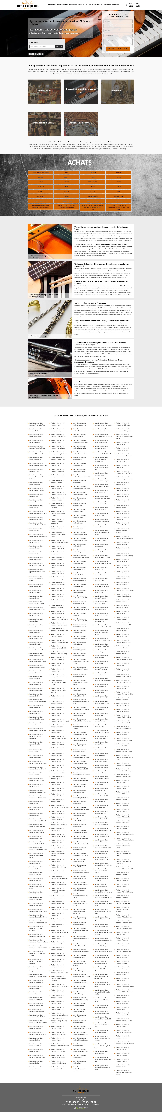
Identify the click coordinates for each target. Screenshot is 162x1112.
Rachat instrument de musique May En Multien (80, 797)
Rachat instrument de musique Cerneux (36, 808)
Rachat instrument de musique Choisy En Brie (58, 459)
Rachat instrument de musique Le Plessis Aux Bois (102, 626)
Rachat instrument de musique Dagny (57, 670)
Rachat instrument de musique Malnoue (122, 1037)
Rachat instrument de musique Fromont (57, 943)
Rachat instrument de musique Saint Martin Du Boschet (102, 992)
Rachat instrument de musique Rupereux (101, 812)
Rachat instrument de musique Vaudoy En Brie (123, 716)
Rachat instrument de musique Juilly (79, 545)
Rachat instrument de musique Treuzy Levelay (123, 641)
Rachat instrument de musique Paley (101, 568)
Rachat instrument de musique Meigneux (79, 814)
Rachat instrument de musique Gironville (57, 997)
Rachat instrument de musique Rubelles (101, 800)
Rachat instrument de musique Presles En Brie (101, 703)
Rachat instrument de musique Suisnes (122, 1066)
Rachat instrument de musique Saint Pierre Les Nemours (102, 1038)
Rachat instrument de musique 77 (67, 5)
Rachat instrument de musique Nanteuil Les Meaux (103, 430)
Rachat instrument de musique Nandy (79, 1056)
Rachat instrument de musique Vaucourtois (122, 704)
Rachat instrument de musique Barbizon (36, 547)
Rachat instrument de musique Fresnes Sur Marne (59, 931)
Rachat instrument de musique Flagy (57, 860)
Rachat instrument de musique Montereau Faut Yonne (80, 930)
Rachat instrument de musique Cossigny (122, 1060)
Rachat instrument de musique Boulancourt (36, 689)
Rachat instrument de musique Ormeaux (101, 526)
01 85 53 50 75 (134, 3)
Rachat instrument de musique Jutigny (79, 551)
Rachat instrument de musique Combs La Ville (58, 493)
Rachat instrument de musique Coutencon (57, 607)
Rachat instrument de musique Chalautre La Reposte (36, 855)
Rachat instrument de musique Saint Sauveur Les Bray (102, 1059)
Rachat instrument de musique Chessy (57, 430)
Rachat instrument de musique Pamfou (101, 574)
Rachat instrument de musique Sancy (122, 466)
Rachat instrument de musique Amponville (36, 435)
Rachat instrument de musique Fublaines (57, 949)
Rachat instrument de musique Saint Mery (101, 1006)
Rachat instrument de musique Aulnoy (36, 495)
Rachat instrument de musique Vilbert (122, 787)
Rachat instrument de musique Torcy (122, 612)
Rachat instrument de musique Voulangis (122, 968)
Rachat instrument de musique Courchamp (57, 572)
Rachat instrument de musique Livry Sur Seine (80, 626)
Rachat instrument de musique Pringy (101, 708)
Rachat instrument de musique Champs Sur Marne (38, 910)
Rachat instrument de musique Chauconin (36, 1045)
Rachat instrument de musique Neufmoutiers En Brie (102, 467)
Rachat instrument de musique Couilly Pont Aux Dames (58, 534)
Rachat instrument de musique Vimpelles (122, 939)
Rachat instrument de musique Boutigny (36, 706)
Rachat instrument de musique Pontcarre (101, 685)
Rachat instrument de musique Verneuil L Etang (124, 751)
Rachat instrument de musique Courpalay (57, 578)
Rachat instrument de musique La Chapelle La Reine (38, 941)
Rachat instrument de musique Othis (101, 545)
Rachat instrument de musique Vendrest (122, 733)
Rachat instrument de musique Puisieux (101, 720)
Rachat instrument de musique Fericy (57, 829)
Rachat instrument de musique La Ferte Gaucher (59, 847)
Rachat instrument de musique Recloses (101, 754)
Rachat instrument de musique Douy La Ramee (58, 737)
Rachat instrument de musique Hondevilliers (79, 470)
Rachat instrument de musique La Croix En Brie (58, 647)
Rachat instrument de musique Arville (36, 470)
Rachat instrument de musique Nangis (79, 1062)
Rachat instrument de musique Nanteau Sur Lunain (103, 424)
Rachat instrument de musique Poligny (101, 662)
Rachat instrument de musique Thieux (122, 578)
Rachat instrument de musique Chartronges (36, 999)
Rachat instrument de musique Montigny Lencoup (81, 970)
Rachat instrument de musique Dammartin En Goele (58, 682)
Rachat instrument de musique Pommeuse (101, 668)
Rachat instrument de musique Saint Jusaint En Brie (103, 939)
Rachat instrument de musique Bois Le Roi (36, 637)
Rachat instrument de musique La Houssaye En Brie (82, 476)
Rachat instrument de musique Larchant (79, 562)
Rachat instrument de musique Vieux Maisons (123, 776)
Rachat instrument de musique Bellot (36, 597)
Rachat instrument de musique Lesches (79, 585)
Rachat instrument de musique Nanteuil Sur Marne (103, 435)
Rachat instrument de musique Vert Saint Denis (123, 764)
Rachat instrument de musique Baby (36, 507)
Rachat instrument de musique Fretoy (57, 937)
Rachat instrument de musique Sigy (122, 518)
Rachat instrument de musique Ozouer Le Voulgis (102, 562)
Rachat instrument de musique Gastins (57, 960)
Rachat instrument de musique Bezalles (36, 614)
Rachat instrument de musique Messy (79, 849)
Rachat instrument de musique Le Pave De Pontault (125, 1043)
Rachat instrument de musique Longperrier (79, 649)
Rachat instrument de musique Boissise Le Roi (36, 655)
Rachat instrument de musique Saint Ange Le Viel (102, 829)
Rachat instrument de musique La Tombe (122, 606)
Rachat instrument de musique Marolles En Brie (80, 768)
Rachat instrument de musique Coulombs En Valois (59, 541)
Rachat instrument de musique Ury (122, 664)
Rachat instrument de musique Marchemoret (80, 739)
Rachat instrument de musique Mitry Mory (79, 860)
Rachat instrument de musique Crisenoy (57, 635)
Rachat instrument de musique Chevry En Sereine (59, 453)
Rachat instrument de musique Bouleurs (36, 695)
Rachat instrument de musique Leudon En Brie (80, 597)
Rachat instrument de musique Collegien (57, 487)
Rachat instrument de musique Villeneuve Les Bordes (123, 846)
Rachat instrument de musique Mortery (79, 1016)
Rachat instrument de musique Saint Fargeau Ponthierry (101, 878)
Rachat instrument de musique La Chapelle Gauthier (36, 928)
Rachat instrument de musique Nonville (101, 491)
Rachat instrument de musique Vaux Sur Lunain (123, 728)
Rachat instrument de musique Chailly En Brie (36, 831)
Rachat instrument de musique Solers (122, 549)
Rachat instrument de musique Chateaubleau (36, 1004)
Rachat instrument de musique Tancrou (122, 566)
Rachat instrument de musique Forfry (57, 914)
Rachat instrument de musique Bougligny (36, 683)
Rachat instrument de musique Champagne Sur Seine (37, 886)
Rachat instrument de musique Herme (79, 464)
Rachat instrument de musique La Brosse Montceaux (36, 736)
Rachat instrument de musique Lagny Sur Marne (81, 556)
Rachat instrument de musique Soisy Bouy (122, 543)
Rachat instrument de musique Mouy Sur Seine (80, 1050)
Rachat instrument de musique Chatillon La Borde (37, 1033)
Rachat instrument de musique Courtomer (57, 595)
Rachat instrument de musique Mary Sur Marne (80, 779)
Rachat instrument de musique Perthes (101, 603)
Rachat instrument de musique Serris (122, 501)
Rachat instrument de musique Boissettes (36, 643)
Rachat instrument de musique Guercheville (79, 424)
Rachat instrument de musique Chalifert (36, 862)
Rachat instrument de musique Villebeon (122, 793)
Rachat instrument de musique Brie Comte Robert (37, 729)
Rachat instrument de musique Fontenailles (57, 902)
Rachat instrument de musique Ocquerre (101, 508)
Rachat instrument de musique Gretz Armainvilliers (60, 1045)
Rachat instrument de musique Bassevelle (36, 558)
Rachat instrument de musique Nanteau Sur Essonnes (79, 1069)
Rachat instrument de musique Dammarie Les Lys (59, 676)
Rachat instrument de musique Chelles (36, 1062)
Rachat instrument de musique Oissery (101, 514)
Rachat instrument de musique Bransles (36, 712)
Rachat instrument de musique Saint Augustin (101, 835)
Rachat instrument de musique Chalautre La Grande (38, 843)
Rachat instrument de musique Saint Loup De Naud (103, 950)
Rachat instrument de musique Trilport (122, 653)
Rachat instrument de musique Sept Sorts (122, 495)
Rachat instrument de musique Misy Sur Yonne (80, 854)
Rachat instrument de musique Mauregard (79, 791)
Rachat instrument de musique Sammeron (122, 449)
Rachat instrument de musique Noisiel (101, 474)
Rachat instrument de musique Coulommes (57, 547)
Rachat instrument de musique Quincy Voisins (101, 731)
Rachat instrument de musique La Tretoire (122, 635)
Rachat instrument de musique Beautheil (36, 585)
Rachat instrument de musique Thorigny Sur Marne (125, 589)
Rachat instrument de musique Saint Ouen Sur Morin (101, 1025)
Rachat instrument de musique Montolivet (79, 987)
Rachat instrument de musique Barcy (36, 553)
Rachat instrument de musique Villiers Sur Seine (124, 927)
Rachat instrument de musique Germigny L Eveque (59, 972)
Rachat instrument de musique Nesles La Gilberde (102, 453)
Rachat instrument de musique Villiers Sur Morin (124, 922)
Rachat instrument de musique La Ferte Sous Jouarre (58, 853)
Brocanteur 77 (82, 5)
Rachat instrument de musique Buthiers (36, 774)
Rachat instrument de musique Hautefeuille (79, 447)
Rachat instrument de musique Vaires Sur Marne (124, 676)
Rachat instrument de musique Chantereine (122, 1014)
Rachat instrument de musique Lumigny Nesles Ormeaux (80, 682)
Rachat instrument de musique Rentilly (122, 1048)
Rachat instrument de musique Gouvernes (57, 1008)
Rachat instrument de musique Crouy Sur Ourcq (59, 653)
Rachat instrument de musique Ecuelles (57, 754)
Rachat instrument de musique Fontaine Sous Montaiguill (58, 890)
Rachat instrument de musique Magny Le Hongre (81, 708)
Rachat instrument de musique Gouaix (57, 1002)
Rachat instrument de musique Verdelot (122, 745)
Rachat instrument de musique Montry (79, 993)
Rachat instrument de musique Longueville (79, 654)
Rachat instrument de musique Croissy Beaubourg (59, 641)
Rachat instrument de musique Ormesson (101, 539)
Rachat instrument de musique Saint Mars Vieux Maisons (102, 969)
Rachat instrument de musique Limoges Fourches (81, 608)
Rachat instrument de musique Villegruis (122, 810)
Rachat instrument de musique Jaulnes (79, 516)
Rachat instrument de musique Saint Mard (101, 962)
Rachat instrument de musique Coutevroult (57, 612)
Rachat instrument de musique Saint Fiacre (101, 885)
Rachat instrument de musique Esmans (57, 789)
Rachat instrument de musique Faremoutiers (58, 812)
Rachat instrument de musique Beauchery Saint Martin (37, 571)
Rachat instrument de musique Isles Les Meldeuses (81, 487)
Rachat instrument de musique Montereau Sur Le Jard (81, 938)
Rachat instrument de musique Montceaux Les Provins (80, 903)
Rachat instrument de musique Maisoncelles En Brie (82, 720)
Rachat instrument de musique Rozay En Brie (101, 795)
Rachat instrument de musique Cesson (36, 814)
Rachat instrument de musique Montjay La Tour (124, 1020)
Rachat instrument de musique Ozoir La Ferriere (102, 551)
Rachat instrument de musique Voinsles (122, 956)
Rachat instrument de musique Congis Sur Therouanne (57, 521)
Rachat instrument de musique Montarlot (79, 889)
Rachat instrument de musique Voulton (122, 973)
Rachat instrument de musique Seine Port (122, 489)
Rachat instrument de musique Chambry (36, 874)
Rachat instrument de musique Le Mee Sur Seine (81, 808)
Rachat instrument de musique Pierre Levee (101, 614)
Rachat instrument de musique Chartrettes (36, 993)
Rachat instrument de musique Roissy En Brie (101, 777)
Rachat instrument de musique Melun (79, 826)
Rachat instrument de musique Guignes (79, 435)
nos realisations (35, 54)
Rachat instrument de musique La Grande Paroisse (59, 1014)
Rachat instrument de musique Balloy (36, 530)
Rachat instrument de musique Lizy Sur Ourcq (80, 637)
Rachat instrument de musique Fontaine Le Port (59, 883)
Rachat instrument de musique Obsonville (101, 503)
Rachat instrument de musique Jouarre (79, 528)
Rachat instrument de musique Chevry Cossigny (58, 447)
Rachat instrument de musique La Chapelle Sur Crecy (36, 969)
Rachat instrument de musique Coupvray (57, 558)
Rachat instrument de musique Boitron (36, 672)
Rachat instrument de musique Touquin (122, 618)
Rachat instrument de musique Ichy (79, 482)
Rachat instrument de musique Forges (57, 920)
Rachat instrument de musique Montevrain (79, 945)
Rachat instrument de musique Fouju (57, 925)
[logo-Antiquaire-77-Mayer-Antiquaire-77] (28, 5)
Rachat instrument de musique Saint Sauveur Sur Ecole (102, 1067)
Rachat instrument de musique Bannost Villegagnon (38, 535)
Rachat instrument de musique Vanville (122, 687)
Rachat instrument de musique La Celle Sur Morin (37, 791)
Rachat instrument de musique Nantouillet (101, 441)
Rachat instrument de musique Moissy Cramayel (81, 872)
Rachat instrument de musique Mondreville (79, 877)
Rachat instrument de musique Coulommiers (58, 553)
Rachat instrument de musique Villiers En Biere (123, 902)
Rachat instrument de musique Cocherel (57, 482)
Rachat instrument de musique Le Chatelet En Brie (38, 1016)
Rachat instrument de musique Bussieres (36, 756)
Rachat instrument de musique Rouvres (101, 789)
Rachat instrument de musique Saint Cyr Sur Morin (103, 864)
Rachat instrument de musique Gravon (57, 1027)
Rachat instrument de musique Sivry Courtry (123, 524)
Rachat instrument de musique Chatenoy (36, 1027)
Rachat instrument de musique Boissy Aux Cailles (37, 660)
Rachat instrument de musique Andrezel (36, 441)
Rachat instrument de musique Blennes (36, 626)
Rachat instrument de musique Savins (122, 484)
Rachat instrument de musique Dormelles (57, 726)
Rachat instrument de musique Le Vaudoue (122, 710)
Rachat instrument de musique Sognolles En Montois (122, 531)
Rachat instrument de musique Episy (57, 778)
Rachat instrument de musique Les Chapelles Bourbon (36, 961)
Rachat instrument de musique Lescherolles (79, 579)
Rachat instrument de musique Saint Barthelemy (102, 847)
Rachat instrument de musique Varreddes (122, 699)
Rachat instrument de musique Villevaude (122, 897)
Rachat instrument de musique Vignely (122, 781)
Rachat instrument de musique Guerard (57, 1068)
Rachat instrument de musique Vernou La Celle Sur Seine (125, 757)
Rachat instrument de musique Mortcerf (79, 1010)
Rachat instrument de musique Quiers (101, 726)
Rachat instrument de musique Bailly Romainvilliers (38, 524)
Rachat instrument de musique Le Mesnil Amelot (81, 843)
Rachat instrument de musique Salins (122, 443)
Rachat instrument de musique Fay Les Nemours (59, 824)
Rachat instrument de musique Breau (36, 724)
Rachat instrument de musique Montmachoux (80, 981)
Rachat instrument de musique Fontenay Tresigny (59, 908)
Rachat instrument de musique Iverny (79, 499)
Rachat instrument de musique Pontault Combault (102, 680)
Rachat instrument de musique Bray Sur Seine (36, 718)
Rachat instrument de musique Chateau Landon (37, 1010)
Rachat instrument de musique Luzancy (79, 689)
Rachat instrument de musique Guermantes (79, 430)
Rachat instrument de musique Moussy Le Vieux (80, 1039)
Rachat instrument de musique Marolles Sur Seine (81, 774)
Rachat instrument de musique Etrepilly (57, 795)
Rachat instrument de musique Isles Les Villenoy (80, 493)
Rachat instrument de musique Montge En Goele (81, 950)
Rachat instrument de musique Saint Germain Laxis (103, 897)
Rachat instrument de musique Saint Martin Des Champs (102, 984)
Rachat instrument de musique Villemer (122, 827)
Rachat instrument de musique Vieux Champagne (124, 770)
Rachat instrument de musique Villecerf (122, 799)
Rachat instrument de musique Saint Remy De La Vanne (102, 1046)
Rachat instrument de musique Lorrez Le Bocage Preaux (81, 661)
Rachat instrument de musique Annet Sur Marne (37, 447)
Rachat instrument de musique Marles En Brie (80, 762)
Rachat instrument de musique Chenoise (36, 1068)
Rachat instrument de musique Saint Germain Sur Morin (102, 919)
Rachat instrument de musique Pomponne (101, 674)
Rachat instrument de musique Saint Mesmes (101, 1012)
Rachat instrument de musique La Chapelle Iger (37, 935)
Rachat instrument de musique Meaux (79, 802)
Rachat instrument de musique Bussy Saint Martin (37, 768)
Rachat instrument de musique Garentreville (58, 954)
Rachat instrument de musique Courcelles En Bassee (58, 565)
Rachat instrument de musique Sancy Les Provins (124, 472)
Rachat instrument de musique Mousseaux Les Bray (82, 1027)
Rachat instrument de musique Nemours (101, 447)
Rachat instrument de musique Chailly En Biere (37, 826)
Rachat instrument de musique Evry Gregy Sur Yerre (60, 806)
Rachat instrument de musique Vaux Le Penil (123, 722)
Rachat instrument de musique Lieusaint (79, 603)
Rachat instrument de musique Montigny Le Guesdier (79, 963)
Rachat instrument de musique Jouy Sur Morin (80, 539)
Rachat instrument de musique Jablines (79, 505)
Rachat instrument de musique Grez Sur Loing (58, 1050)
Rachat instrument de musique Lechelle (79, 574)
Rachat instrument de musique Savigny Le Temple (124, 478)
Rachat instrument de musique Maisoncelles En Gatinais (80, 727)
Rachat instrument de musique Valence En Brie (123, 681)
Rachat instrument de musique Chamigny (36, 879)
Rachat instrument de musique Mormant (79, 1004)
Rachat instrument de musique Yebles (122, 997)
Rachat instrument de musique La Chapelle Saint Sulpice (37, 953)
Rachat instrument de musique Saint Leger (101, 945)
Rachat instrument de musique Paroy (101, 580)
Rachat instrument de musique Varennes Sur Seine (124, 693)
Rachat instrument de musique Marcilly (79, 745)
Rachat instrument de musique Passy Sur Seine (101, 585)
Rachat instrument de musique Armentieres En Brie (38, 464)
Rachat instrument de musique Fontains (57, 897)
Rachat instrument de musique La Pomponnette (124, 1031)
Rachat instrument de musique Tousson (122, 630)
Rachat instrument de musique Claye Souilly (57, 470)
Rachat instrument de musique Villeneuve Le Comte (125, 839)
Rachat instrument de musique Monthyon (79, 956)
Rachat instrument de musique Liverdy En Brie (80, 620)
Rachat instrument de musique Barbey (36, 541)
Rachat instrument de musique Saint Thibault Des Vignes (124, 436)
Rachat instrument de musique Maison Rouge (80, 733)
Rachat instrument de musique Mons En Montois (81, 883)
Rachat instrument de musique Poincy (101, 656)
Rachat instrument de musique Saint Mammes (101, 956)
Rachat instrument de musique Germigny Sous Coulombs (58, 978)
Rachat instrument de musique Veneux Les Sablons (124, 739)
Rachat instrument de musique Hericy (79, 459)
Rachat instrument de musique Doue (57, 731)
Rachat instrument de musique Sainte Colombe (102, 858)
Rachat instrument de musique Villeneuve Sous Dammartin (123, 861)
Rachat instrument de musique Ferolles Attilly (58, 835)
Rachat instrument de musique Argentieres (36, 459)
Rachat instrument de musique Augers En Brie (36, 489)
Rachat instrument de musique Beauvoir (36, 591)
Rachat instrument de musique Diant (57, 714)
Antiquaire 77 (52, 5)
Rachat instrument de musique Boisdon (36, 631)
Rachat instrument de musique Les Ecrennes (57, 749)
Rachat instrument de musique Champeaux (36, 904)
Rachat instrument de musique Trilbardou (122, 647)
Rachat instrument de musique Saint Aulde (101, 841)
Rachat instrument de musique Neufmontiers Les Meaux (124, 1072)
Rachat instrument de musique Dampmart (57, 697)
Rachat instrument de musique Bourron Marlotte (37, 701)
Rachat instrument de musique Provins (101, 714)
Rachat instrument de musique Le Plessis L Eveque (103, 639)
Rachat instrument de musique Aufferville (36, 484)
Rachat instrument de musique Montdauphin (79, 918)
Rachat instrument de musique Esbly (57, 783)
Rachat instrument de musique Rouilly (101, 783)
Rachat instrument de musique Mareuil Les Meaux (81, 756)
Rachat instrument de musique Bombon (36, 678)
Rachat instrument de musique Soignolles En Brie (124, 537)
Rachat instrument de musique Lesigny (79, 591)
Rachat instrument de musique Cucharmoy (57, 658)
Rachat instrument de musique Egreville (57, 766)
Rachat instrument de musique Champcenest (36, 893)
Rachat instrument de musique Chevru (57, 441)
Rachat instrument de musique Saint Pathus (101, 1031)
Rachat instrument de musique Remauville (101, 760)
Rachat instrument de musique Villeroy (122, 885)
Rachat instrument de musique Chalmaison (36, 868)
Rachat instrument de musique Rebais (101, 749)
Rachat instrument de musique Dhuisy (57, 708)
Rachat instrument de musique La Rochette (101, 772)
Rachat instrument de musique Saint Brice (101, 852)
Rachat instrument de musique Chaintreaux (36, 837)
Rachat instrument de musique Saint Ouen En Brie (102, 1018)
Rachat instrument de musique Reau (101, 743)
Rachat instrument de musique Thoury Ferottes (123, 595)
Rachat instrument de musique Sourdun (122, 560)
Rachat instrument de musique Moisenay (79, 866)
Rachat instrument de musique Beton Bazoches (37, 608)
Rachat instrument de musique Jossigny (79, 522)
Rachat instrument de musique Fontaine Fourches (59, 877)
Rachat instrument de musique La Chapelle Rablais (38, 947)
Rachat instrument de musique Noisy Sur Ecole (101, 485)
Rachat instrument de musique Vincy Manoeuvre (124, 950)
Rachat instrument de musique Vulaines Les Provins (125, 985)
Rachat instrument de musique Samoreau (122, 460)
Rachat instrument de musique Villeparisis (122, 879)
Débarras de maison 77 (95, 5)
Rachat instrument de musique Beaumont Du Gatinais (36, 579)
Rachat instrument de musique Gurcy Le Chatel (80, 441)
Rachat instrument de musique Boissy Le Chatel (37, 666)
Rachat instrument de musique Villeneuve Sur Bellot (125, 868)
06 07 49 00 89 (134, 6)
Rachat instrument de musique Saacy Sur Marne (102, 818)
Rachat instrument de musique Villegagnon (122, 804)
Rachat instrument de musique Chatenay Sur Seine (38, 1022)
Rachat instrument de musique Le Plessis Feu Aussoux (101, 632)
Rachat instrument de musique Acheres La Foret (37, 424)
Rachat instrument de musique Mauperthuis (79, 785)
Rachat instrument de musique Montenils (79, 924)
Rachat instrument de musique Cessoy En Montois (37, 820)
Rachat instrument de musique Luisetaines (79, 676)
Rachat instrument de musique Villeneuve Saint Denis (123, 853)
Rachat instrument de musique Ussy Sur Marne (123, 670)
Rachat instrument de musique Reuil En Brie (101, 766)
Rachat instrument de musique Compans (57, 499)
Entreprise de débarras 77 (111, 5)
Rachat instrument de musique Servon (122, 507)
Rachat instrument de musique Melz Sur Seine (80, 831)
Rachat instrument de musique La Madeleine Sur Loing (81, 702)
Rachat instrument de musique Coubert (57, 528)
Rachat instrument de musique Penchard (101, 597)
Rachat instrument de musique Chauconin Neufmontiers (101, 459)
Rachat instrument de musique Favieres (57, 818)
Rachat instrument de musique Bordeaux (122, 1025)
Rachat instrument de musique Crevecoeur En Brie (59, 630)
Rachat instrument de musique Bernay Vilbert (36, 603)
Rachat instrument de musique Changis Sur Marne (38, 916)
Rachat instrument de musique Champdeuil (36, 899)
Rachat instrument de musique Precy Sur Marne (102, 697)
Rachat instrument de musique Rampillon (101, 737)
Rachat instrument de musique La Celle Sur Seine (37, 797)
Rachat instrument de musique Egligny (57, 760)
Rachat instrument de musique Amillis (36, 430)
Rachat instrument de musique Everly (57, 801)
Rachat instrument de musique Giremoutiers (58, 991)
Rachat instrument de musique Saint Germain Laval (103, 891)
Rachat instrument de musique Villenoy (122, 874)
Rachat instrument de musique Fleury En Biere (58, 866)
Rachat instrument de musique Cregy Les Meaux (59, 624)
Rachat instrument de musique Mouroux (79, 1022)
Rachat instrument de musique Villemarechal (123, 816)
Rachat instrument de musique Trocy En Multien (124, 658)
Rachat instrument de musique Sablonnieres (101, 824)
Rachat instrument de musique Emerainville (57, 772)
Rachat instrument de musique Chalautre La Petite (38, 849)
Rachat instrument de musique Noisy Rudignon (101, 480)
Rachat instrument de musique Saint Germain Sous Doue (103, 903)
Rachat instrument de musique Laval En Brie (79, 568)
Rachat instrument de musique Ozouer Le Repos (102, 557)
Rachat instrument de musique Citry (57, 464)
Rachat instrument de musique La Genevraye (58, 966)
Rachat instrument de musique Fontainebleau (58, 872)
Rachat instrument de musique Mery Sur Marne (80, 837)
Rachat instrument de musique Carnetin (36, 785)
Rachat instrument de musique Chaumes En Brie (37, 1056)
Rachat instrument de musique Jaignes (79, 510)
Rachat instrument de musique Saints (101, 1053)
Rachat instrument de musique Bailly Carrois (36, 518)
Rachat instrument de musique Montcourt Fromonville (79, 911)
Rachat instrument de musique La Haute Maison (81, 453)
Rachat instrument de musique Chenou (57, 424)
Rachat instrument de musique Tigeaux (122, 601)
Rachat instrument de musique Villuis (122, 933)
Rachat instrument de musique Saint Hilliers (101, 925)
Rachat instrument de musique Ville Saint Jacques (124, 891)
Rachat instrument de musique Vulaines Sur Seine (124, 991)
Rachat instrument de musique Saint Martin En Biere (102, 1000)
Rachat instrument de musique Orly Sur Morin (101, 520)
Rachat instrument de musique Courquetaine (58, 584)
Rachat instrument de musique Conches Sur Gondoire (57, 506)
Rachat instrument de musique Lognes (79, 643)
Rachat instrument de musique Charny (36, 987)
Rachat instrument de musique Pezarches (101, 608)
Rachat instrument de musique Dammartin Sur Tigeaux (58, 690)
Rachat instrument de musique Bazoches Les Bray (37, 564)
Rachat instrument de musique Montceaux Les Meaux (80, 896)
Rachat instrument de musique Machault (79, 695)
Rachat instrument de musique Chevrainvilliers (58, 435)
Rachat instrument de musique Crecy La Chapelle (59, 618)
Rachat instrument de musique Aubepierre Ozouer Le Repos (38, 477)
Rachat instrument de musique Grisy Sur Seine (58, 1062)
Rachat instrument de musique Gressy (57, 1039)
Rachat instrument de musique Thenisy (122, 572)
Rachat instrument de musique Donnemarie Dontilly (60, 720)
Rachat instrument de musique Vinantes (122, 945)
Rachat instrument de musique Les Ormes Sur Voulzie (101, 532)
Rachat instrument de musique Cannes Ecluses (36, 779)
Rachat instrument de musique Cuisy (57, 664)
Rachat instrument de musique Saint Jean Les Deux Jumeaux (103, 932)
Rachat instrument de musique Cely (36, 802)
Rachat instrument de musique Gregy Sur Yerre (58, 1033)
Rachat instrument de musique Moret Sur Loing (80, 999)
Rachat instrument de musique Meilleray (79, 820)
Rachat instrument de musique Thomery (122, 583)
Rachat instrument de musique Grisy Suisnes (57, 1056)
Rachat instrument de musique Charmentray (36, 981)
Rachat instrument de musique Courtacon (57, 589)
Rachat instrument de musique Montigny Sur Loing (81, 976)
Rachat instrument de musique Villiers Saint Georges (122, 909)
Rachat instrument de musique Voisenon (122, 962)
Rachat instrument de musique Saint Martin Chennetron (101, 977)
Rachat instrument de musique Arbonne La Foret (37, 453)
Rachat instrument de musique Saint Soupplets (123, 430)
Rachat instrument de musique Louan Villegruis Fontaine (80, 669)
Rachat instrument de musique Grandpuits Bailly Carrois (59, 1021)
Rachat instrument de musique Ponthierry (122, 1002)
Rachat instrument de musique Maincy (79, 714)
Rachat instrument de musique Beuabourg (122, 1054)
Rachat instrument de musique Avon (36, 501)
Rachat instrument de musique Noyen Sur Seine (102, 497)
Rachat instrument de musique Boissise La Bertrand (38, 649)
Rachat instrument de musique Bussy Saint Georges (38, 762)
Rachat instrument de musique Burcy (36, 751)
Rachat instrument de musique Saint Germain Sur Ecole (102, 911)
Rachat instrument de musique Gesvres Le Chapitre (60, 985)
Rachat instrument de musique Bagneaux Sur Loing (38, 512)
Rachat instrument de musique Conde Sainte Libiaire (58, 513)
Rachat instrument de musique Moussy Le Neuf (80, 1033)
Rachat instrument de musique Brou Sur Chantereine (36, 744)
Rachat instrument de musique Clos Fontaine (58, 476)
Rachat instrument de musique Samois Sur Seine (124, 455)
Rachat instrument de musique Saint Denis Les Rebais (101, 871)
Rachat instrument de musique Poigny (101, 651)
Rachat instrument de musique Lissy (79, 614)
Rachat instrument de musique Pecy (101, 591)
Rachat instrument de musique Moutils (79, 1045)
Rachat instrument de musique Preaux (101, 691)
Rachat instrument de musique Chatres (36, 1039)
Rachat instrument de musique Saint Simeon (123, 424)
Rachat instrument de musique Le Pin (101, 620)
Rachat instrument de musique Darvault (57, 703)
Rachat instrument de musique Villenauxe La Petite (125, 833)
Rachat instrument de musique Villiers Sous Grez (124, 916)
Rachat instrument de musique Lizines (79, 631)
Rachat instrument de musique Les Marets (79, 751)
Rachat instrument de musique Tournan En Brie (123, 624)
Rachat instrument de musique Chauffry (36, 1050)
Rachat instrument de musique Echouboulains (58, 743)
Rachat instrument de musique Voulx (122, 979)
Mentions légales (92, 1104)
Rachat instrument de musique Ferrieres (57, 841)
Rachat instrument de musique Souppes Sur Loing (124, 555)
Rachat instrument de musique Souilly (122, 1008)
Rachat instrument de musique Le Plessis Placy (101, 645)
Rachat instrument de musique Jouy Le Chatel (80, 533)
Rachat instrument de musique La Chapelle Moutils (38, 976)
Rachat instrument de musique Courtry (57, 601)
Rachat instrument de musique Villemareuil (122, 822)
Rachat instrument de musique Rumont (101, 806)
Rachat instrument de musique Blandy (36, 620)
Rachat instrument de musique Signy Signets (123, 512)
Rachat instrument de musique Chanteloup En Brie (38, 922)
